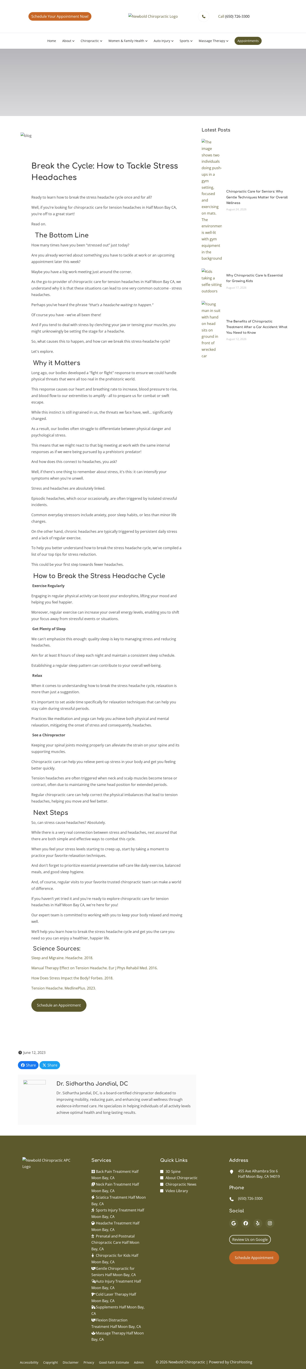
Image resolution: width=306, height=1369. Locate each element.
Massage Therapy (212, 41)
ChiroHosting (241, 1362)
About (66, 41)
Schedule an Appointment (59, 1005)
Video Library (177, 1190)
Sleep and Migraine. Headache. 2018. (63, 957)
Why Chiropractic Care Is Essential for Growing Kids (254, 278)
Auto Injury (162, 41)
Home (51, 41)
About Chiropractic (182, 1177)
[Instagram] (269, 1223)
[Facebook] (245, 1223)
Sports (184, 41)
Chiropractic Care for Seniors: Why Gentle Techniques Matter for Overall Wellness (257, 197)
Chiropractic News (181, 1184)
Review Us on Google (250, 1239)
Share (30, 1065)
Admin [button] (139, 1362)
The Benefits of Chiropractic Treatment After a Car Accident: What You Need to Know (256, 327)
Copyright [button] (50, 1362)
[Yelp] (257, 1223)
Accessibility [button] (29, 1362)
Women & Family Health (126, 41)
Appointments (248, 41)
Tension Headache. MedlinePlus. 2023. (63, 988)
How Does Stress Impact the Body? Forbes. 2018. (73, 978)
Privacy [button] (89, 1362)
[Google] (233, 1223)
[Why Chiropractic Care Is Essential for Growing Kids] (212, 281)
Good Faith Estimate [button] (114, 1362)
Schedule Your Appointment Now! (59, 16)
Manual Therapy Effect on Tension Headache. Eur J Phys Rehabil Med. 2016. (95, 967)
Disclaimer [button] (71, 1362)
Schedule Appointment (254, 1257)
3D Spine (173, 1171)
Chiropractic (90, 41)
